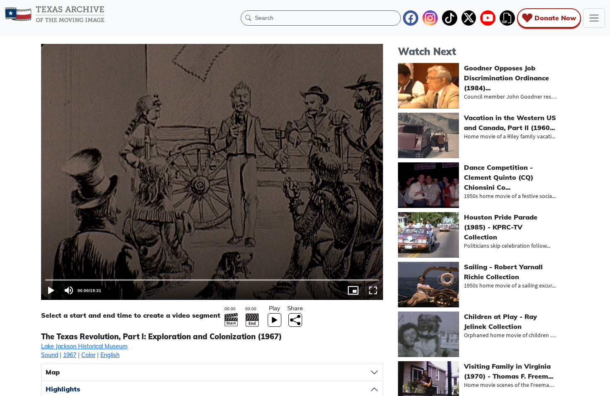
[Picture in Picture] (353, 290)
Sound (49, 355)
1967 (69, 355)
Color (88, 355)
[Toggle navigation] (594, 18)
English (110, 355)
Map (53, 372)
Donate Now (555, 18)
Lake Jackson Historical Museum (84, 346)
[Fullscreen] (373, 290)
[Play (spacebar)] (51, 290)
